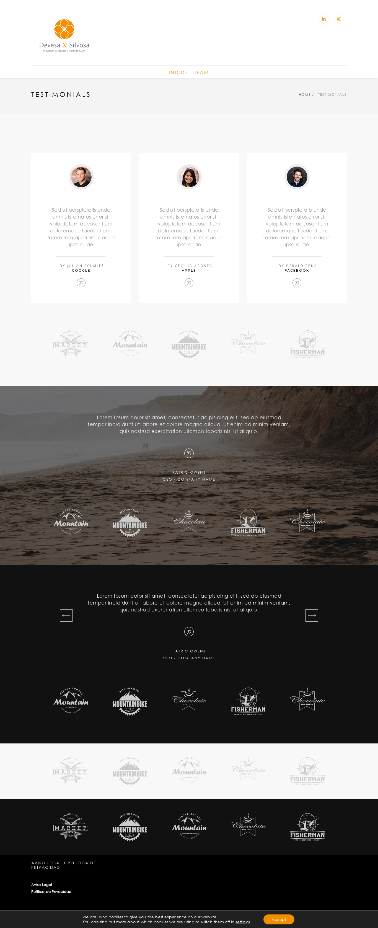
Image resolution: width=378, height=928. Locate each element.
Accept (279, 919)
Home (305, 94)
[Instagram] (339, 19)
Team (201, 72)
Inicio (178, 72)
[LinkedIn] (323, 19)
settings (242, 921)
